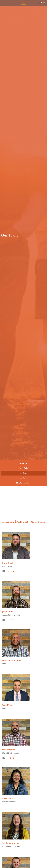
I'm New (23, 478)
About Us (23, 463)
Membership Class (23, 483)
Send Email (10, 571)
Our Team (23, 473)
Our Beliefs (23, 468)
